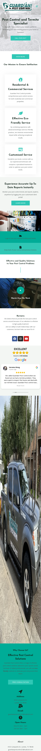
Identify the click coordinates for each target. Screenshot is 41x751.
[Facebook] (14, 338)
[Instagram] (20, 338)
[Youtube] (26, 338)
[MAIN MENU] (37, 6)
